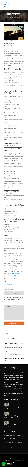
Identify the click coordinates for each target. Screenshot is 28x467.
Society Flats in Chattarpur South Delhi (14, 347)
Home (5, 0)
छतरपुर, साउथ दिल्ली (12, 259)
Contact (6, 8)
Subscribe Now (13, 278)
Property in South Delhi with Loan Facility (14, 343)
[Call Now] (3, 464)
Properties (6, 4)
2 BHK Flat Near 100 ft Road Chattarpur (11, 425)
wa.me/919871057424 (15, 273)
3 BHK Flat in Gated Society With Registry (13, 407)
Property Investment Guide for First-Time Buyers (14, 359)
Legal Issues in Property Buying (12, 354)
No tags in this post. (8, 284)
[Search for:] (14, 333)
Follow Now (13, 275)
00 (11, 47)
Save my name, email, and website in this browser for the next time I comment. (13, 299)
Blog (5, 6)
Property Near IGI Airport (10, 351)
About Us (6, 2)
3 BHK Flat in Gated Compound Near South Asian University (14, 416)
